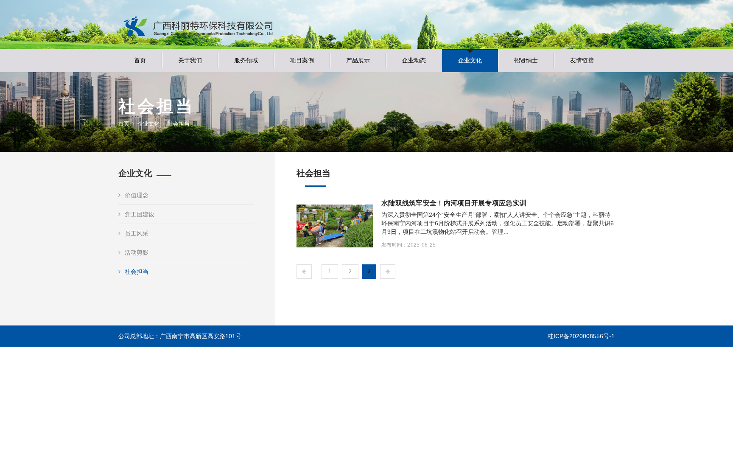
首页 (140, 60)
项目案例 (302, 60)
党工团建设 (139, 214)
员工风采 (136, 233)
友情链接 (582, 60)
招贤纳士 (526, 60)
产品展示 (358, 60)
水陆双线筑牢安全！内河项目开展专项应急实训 (453, 203)
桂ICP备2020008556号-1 (581, 336)
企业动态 (414, 60)
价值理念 (136, 195)
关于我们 (190, 60)
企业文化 (470, 60)
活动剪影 (136, 252)
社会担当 (136, 271)
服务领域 (246, 60)
